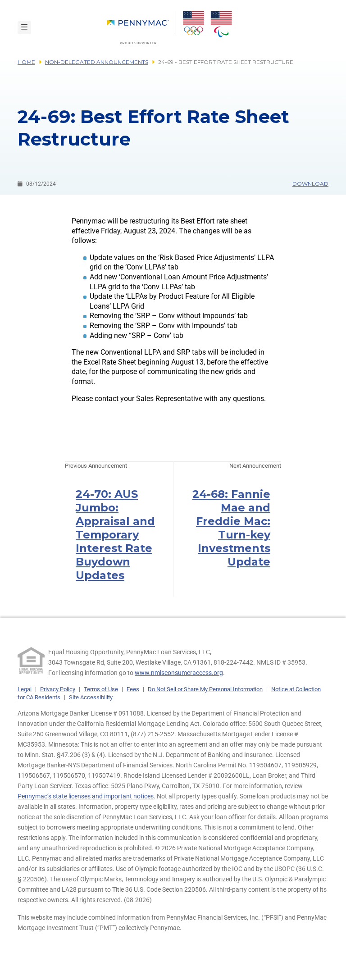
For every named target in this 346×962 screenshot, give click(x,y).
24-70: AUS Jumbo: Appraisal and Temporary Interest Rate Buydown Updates (115, 535)
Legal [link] (25, 689)
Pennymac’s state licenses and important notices (86, 796)
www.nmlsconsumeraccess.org (179, 672)
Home (26, 62)
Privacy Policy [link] (57, 689)
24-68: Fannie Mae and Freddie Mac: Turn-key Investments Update (231, 528)
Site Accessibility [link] (91, 697)
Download (310, 183)
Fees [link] (133, 689)
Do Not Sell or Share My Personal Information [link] (205, 689)
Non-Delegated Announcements (96, 62)
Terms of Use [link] (101, 689)
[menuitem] (141, 27)
